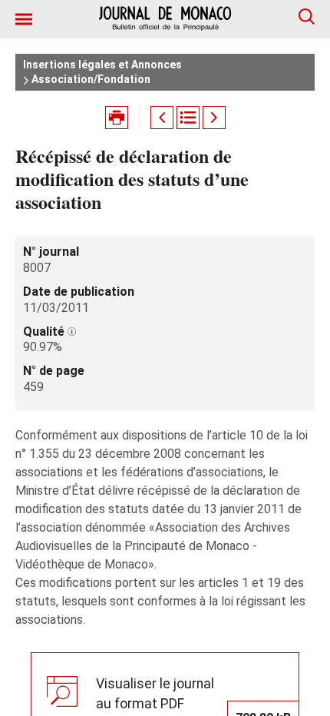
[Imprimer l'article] (116, 117)
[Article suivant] (214, 117)
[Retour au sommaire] (188, 117)
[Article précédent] (161, 117)
